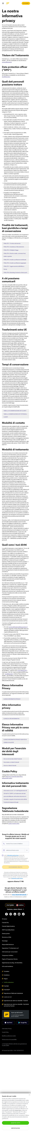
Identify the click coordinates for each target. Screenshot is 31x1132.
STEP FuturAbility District (8, 930)
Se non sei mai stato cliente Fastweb (13, 759)
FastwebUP (7, 989)
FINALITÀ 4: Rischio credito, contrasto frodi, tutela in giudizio (15, 255)
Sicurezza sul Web (6, 937)
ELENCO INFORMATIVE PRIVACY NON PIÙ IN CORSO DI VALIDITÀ (15, 741)
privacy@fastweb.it (7, 62)
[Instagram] (10, 914)
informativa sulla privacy (13, 855)
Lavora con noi (7, 997)
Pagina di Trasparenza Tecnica (10, 959)
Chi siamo (4, 919)
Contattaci (6, 971)
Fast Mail (6, 986)
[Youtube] (19, 914)
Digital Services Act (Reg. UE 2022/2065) (12, 962)
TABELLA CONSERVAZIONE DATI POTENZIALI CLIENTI (15, 415)
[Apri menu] (3, 3)
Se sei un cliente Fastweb (10, 765)
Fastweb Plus (5, 922)
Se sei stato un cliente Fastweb (11, 762)
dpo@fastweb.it (6, 76)
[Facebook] (6, 914)
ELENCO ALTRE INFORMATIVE (11, 718)
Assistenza (7, 975)
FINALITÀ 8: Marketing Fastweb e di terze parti (15, 272)
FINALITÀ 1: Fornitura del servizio (12, 243)
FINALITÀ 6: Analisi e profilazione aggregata (15, 263)
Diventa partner (6, 933)
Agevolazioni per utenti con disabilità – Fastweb (16, 1000)
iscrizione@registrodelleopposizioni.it (18, 627)
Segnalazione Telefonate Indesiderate (13, 993)
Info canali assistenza (7, 966)
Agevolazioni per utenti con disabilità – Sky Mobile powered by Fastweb (16, 1005)
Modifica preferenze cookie (9, 1036)
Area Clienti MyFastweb (19, 894)
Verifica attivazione (9, 982)
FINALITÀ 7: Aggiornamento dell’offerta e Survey (14, 268)
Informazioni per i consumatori (10, 951)
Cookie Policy (5, 1032)
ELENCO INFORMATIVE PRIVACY (12, 699)
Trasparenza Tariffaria (7, 955)
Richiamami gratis (15, 867)
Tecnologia (5, 940)
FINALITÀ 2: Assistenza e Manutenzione (14, 246)
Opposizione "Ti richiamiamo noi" (10, 948)
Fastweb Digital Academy (8, 926)
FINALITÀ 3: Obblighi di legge (11, 250)
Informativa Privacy (7, 1028)
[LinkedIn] (15, 914)
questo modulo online (13, 823)
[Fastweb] (7, 3)
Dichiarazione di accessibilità (9, 1039)
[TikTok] (23, 914)
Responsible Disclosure (8, 944)
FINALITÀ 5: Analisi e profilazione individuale (15, 259)
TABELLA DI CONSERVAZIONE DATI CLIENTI (15, 410)
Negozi (6, 978)
